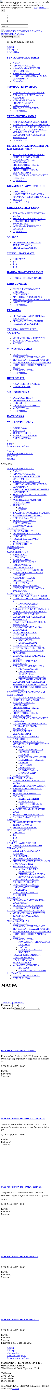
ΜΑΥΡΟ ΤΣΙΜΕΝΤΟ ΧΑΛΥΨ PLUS (19, 1256)
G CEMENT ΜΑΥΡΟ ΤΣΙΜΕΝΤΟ (18, 1050)
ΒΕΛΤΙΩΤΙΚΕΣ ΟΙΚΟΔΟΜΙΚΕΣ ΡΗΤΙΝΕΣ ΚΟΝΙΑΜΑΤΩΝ (28, 155)
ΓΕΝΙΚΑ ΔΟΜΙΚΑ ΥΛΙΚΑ (23, 57)
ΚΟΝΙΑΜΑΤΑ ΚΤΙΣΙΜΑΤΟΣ (27, 226)
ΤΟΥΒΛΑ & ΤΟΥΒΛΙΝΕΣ (26, 108)
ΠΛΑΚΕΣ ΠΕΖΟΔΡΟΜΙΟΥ (26, 405)
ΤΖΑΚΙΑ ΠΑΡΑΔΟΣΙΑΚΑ (26, 340)
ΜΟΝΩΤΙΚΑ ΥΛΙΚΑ (19, 348)
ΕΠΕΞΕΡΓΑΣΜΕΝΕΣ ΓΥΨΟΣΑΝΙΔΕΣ (31, 299)
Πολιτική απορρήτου (16, 1355)
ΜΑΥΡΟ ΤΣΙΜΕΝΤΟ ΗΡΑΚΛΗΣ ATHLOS (23, 1118)
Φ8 (14, 261)
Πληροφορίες (40, 7)
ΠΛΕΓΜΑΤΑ (19, 259)
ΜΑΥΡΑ (11, 459)
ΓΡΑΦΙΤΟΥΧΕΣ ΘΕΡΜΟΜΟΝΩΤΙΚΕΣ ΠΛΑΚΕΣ (29, 355)
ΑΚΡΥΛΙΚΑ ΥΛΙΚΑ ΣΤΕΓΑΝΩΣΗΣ (30, 122)
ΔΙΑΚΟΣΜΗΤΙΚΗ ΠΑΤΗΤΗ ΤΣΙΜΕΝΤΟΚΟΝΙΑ (27, 243)
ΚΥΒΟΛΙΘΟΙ (19, 403)
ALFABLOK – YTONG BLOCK (28, 92)
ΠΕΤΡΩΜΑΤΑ (16, 378)
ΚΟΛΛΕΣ (17, 199)
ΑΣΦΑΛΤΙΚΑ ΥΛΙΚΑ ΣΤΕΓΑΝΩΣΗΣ (31, 127)
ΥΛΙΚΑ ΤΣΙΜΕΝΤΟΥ (20, 422)
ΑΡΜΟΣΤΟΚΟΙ (20, 191)
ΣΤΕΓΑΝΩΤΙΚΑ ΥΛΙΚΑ (21, 116)
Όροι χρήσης (13, 1353)
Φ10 (15, 264)
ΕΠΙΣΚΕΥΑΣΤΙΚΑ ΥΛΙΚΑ (23, 207)
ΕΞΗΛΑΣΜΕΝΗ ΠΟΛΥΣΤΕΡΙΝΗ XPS (32, 362)
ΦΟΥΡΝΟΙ (18, 343)
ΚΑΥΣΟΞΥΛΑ (15, 416)
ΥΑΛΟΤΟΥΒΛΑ (21, 408)
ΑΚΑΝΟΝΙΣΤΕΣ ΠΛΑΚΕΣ (26, 384)
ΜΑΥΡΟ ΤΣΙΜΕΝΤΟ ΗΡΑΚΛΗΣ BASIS (21, 1187)
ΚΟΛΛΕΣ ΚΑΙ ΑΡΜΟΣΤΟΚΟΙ (26, 186)
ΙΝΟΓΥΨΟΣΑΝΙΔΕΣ (23, 302)
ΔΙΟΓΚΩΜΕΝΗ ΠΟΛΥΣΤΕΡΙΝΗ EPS (31, 360)
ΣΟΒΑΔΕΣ (18, 229)
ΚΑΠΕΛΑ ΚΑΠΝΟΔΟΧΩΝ (26, 73)
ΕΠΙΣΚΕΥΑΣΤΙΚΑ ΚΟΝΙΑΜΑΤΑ (29, 218)
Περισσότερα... (20, 81)
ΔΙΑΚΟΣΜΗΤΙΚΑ (18, 392)
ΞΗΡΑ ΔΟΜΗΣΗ (17, 283)
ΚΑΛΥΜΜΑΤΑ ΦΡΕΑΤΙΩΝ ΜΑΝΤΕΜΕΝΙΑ (26, 69)
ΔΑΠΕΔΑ (12, 237)
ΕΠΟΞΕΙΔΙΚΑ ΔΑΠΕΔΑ (25, 248)
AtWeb (15, 1388)
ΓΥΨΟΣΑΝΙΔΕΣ (21, 294)
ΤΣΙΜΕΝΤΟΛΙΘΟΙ (22, 433)
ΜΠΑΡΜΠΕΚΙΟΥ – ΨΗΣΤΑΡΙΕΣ (29, 338)
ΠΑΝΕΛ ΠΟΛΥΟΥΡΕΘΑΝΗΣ (25, 272)
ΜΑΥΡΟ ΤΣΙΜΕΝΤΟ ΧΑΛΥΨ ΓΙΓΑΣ (20, 1319)
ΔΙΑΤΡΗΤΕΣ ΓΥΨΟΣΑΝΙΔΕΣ (27, 297)
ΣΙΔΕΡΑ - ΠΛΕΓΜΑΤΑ (21, 253)
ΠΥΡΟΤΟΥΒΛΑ (21, 105)
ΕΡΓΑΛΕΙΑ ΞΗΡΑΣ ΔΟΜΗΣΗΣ (28, 321)
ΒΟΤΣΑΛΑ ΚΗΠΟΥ (23, 398)
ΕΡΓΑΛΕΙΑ (14, 310)
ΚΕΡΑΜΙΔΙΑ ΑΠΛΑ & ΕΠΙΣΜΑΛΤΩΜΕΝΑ (24, 101)
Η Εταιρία (11, 1350)
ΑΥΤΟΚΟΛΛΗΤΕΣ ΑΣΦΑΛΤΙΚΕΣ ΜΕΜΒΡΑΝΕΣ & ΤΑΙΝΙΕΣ (30, 130)
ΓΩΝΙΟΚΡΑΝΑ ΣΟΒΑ (24, 65)
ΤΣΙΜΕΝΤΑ (13, 456)
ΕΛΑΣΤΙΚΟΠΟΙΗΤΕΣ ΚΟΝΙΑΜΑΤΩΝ (24, 161)
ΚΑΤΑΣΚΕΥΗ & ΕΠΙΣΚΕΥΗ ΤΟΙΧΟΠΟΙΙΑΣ (27, 222)
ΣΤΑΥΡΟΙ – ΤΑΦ (21, 202)
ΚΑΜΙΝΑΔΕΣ (20, 428)
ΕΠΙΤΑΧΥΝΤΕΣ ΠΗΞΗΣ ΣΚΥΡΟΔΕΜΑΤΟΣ (25, 171)
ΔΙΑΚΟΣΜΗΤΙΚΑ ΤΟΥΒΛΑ (27, 400)
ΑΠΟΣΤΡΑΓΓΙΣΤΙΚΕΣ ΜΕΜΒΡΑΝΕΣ (31, 124)
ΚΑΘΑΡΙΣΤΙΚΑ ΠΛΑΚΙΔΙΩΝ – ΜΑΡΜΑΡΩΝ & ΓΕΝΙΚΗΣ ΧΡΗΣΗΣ (31, 195)
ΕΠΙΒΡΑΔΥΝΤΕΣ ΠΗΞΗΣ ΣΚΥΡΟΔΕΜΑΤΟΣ (26, 166)
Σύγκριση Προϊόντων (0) (12, 1002)
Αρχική (10, 451)
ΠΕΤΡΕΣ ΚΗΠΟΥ (21, 386)
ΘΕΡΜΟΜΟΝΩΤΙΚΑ (23, 370)
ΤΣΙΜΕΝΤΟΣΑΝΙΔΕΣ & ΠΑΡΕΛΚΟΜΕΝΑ (25, 436)
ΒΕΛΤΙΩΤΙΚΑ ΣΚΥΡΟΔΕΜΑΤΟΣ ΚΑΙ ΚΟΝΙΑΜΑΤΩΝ (28, 147)
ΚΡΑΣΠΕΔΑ (19, 430)
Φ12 (15, 267)
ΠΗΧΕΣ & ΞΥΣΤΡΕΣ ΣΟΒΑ (26, 324)
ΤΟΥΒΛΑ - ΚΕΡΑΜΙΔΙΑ (22, 86)
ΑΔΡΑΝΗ (17, 63)
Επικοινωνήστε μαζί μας (18, 1358)
